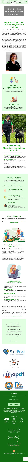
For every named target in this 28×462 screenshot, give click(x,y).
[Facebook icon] (14, 457)
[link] (14, 352)
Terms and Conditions (15, 455)
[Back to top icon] (14, 451)
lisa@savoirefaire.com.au (17, 316)
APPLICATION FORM (14, 404)
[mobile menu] (26, 2)
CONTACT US (14, 401)
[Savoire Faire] (14, 2)
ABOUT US (14, 396)
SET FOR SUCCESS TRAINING (14, 399)
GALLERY (14, 400)
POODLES (14, 397)
